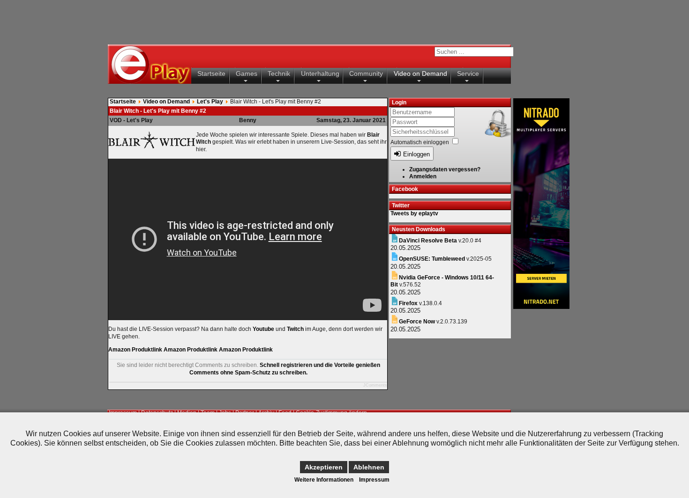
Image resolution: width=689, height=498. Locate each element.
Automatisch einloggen (419, 142)
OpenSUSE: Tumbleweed (432, 259)
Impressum (374, 479)
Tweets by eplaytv (414, 213)
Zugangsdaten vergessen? (444, 169)
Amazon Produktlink (135, 349)
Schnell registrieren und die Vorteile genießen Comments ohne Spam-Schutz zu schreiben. (284, 369)
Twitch (295, 329)
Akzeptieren (324, 467)
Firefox (408, 303)
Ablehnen (368, 467)
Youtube (263, 329)
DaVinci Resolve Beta (428, 240)
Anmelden (422, 176)
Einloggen (416, 154)
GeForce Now (417, 321)
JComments (375, 385)
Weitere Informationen (323, 479)
